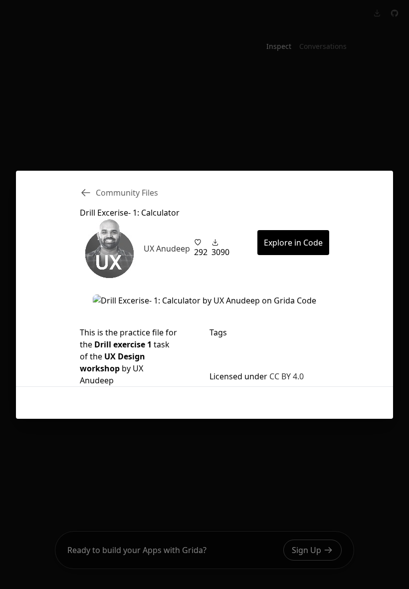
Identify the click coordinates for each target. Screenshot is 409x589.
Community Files (127, 192)
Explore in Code (293, 242)
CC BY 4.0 (286, 376)
